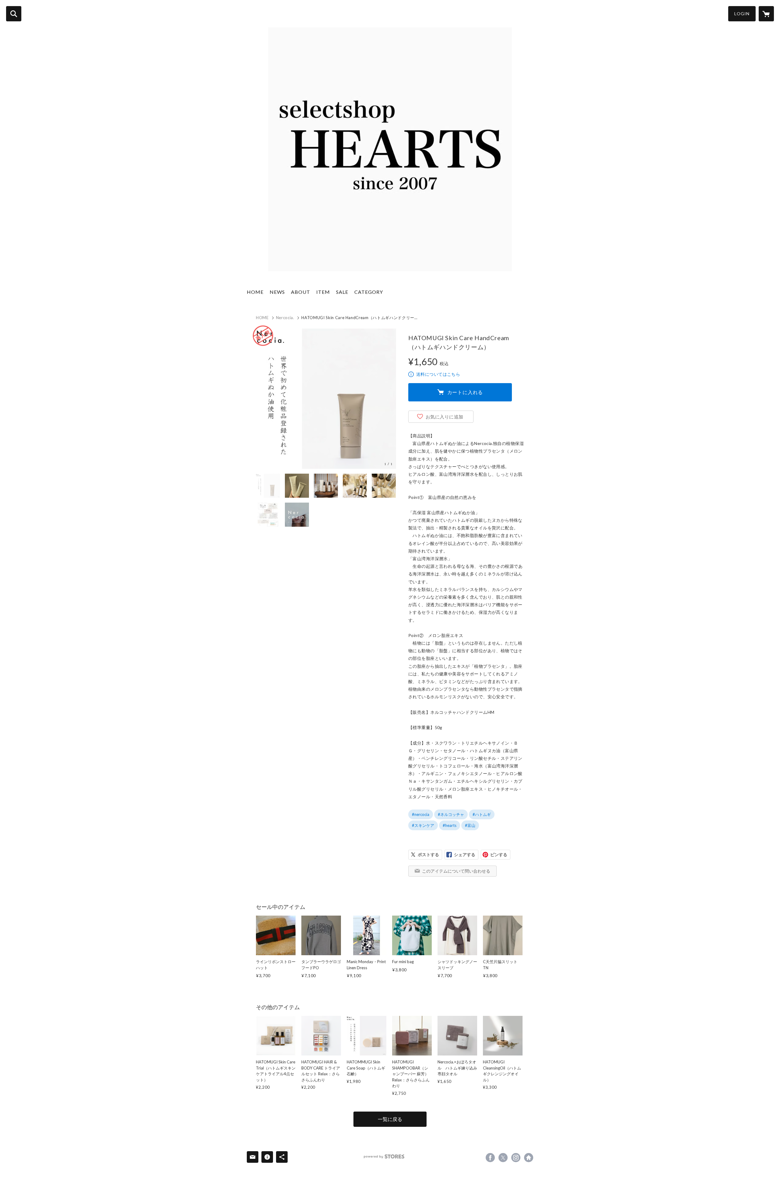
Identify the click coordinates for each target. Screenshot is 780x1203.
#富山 (470, 825)
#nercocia (420, 814)
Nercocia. (285, 317)
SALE (342, 292)
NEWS (277, 292)
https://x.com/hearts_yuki (503, 1157)
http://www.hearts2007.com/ (528, 1157)
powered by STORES (384, 1156)
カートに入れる (465, 392)
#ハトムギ (482, 814)
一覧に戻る (390, 1119)
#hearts (449, 825)
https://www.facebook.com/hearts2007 (490, 1157)
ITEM (323, 292)
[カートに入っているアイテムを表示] (766, 13)
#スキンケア (423, 825)
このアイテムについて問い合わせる (456, 871)
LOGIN (742, 13)
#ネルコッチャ (451, 814)
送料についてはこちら (438, 374)
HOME (255, 292)
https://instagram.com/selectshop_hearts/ (515, 1157)
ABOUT (300, 292)
